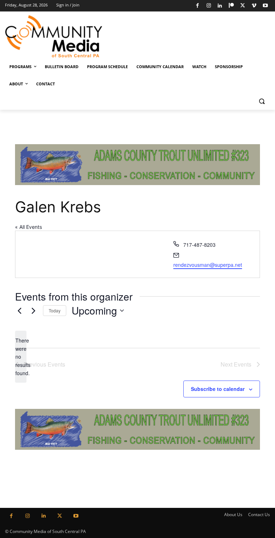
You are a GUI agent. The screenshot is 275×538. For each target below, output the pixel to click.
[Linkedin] (220, 6)
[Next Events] (33, 310)
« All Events (28, 227)
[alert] (20, 357)
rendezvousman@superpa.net (207, 264)
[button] (261, 101)
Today (55, 310)
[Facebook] (197, 6)
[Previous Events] (19, 310)
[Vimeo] (254, 6)
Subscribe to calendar (218, 388)
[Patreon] (231, 6)
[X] (242, 6)
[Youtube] (265, 6)
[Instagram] (208, 6)
